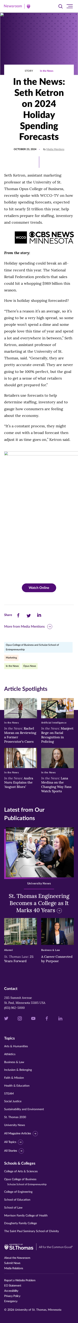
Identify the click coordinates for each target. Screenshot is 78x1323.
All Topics (10, 1142)
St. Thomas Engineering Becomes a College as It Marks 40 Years (39, 903)
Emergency (10, 1301)
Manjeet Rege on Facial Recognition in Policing (57, 734)
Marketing (11, 657)
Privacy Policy (12, 1296)
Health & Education (17, 1085)
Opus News (29, 666)
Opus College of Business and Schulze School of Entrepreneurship (32, 647)
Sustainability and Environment (24, 1109)
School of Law (13, 1207)
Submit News (12, 1263)
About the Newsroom (17, 1258)
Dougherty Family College (20, 1223)
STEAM (9, 1093)
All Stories (10, 1150)
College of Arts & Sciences (21, 1171)
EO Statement (12, 1285)
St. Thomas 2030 (15, 1117)
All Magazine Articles (17, 1133)
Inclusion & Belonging (18, 1069)
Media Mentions (55, 149)
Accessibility (11, 1290)
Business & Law (14, 1062)
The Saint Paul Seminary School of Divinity (31, 1231)
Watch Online (39, 587)
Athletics (9, 1054)
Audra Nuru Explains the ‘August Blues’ (18, 782)
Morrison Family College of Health (26, 1215)
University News (14, 1125)
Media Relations (13, 1268)
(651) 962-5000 (14, 1008)
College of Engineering (18, 1191)
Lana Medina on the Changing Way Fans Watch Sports (56, 784)
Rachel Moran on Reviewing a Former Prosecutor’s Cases (20, 734)
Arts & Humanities (16, 1046)
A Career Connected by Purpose (57, 958)
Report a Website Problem (19, 1280)
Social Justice (12, 1101)
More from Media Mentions (24, 626)
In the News (46, 71)
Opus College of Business (25, 1182)
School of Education (17, 1199)
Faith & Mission (14, 1077)
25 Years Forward (18, 958)
